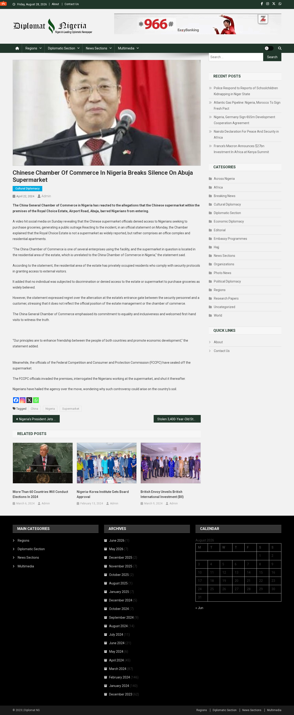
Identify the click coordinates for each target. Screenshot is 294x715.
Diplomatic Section (61, 48)
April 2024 (116, 660)
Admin (46, 196)
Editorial (220, 230)
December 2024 (120, 600)
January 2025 (119, 592)
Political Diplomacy (227, 281)
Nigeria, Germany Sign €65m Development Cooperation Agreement (244, 120)
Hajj (216, 247)
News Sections (96, 48)
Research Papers (226, 298)
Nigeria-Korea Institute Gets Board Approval (103, 494)
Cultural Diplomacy (27, 188)
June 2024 (116, 643)
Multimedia (126, 48)
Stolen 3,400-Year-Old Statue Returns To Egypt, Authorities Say (179, 419)
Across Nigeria (224, 178)
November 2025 (120, 566)
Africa (218, 187)
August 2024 (118, 626)
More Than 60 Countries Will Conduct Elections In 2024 (40, 494)
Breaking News (224, 196)
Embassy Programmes (230, 238)
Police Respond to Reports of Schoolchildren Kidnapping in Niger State (246, 91)
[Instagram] (22, 400)
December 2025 (120, 557)
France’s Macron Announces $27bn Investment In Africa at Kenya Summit (241, 149)
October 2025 (119, 575)
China (34, 408)
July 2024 (116, 634)
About (55, 4)
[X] (29, 400)
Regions (31, 48)
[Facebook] (16, 400)
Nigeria (50, 408)
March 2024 (117, 669)
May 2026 (116, 549)
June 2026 (116, 540)
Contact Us (72, 4)
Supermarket (70, 408)
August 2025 (118, 583)
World (218, 315)
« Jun (199, 608)
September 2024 (121, 617)
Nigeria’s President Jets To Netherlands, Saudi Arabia (39, 419)
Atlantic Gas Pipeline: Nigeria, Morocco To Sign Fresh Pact (247, 105)
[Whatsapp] (36, 400)
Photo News (222, 273)
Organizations (224, 264)
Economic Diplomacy (229, 221)
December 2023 (120, 694)
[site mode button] (269, 48)
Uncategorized (224, 307)
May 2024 (116, 651)
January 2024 (119, 686)
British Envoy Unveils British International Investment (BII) (162, 494)
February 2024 (119, 677)
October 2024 (119, 609)
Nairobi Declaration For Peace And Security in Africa (246, 134)
